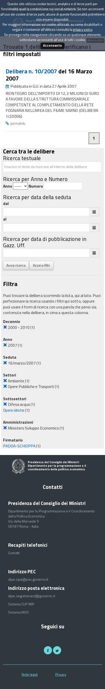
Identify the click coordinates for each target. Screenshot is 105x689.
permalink (17, 123)
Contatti (14, 552)
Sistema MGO (18, 612)
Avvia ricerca (15, 265)
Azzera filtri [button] (41, 265)
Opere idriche (13, 410)
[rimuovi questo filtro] (5, 327)
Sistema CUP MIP (21, 604)
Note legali (30, 674)
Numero (36, 186)
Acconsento (52, 45)
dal (6, 203)
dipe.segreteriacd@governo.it (31, 596)
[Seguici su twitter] (57, 650)
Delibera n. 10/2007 (32, 71)
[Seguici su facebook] (48, 650)
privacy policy (82, 29)
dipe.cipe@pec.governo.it (28, 579)
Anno (7, 186)
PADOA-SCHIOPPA (19, 446)
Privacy (60, 674)
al (4, 219)
